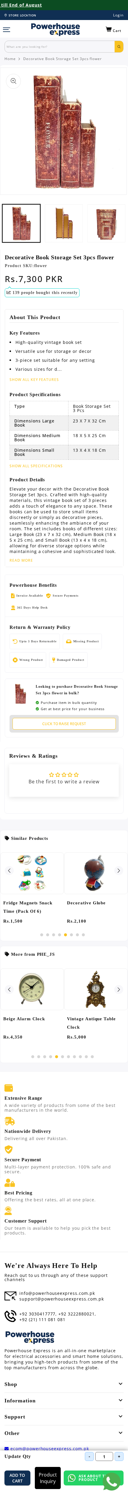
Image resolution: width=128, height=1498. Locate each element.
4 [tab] (59, 934)
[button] (113, 30)
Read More (21, 560)
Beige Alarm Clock (24, 1018)
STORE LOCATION (22, 15)
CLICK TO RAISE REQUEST (64, 723)
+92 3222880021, (77, 1314)
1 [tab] (41, 934)
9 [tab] (80, 1056)
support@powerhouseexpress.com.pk (61, 1299)
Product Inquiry (48, 1478)
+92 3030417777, (38, 1314)
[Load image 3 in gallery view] (106, 223)
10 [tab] (86, 1056)
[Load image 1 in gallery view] (21, 223)
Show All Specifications (36, 466)
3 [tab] (53, 934)
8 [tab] (83, 934)
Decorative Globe (86, 902)
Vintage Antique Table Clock (91, 1023)
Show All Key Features (34, 379)
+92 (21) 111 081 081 (42, 1320)
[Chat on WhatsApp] (112, 1482)
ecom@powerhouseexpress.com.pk (49, 1449)
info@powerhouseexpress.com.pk (57, 1293)
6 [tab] (71, 934)
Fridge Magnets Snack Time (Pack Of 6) (27, 907)
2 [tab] (47, 934)
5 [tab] (65, 934)
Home (10, 59)
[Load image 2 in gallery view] (64, 223)
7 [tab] (77, 934)
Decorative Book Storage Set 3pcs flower (62, 59)
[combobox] (59, 46)
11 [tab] (92, 1056)
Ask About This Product (95, 1478)
